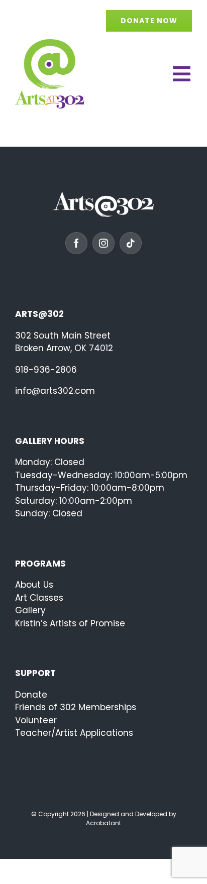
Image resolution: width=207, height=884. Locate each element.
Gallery (30, 610)
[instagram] (103, 243)
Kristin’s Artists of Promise (70, 623)
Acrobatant (103, 823)
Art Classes (39, 598)
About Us (34, 585)
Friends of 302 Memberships (75, 707)
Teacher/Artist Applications (74, 733)
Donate (31, 695)
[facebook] (76, 243)
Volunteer (36, 720)
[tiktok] (131, 243)
